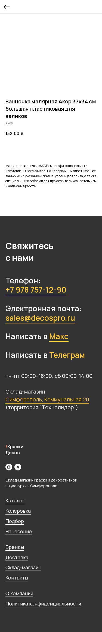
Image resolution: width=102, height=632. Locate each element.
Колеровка (18, 510)
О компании (19, 593)
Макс (59, 336)
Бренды (14, 547)
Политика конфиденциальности (43, 603)
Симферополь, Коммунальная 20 (47, 399)
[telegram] (17, 467)
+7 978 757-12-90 (35, 289)
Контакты (16, 577)
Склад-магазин (23, 567)
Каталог (15, 500)
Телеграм (67, 355)
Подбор (14, 521)
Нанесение (18, 531)
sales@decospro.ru (40, 318)
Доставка (16, 557)
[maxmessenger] (8, 467)
